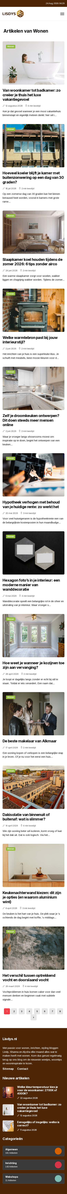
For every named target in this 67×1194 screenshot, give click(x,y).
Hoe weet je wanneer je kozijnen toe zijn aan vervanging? (33, 665)
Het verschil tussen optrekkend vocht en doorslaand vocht (29, 977)
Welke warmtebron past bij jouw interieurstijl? (30, 339)
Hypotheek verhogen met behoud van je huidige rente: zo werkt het (31, 504)
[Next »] (34, 1017)
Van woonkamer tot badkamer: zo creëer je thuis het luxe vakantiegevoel (31, 95)
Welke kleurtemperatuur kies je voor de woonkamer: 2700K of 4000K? (37, 1090)
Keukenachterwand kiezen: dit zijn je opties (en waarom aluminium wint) (32, 897)
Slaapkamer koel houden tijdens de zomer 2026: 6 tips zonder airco (32, 261)
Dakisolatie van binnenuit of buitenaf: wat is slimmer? (26, 816)
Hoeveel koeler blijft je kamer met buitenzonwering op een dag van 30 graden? (33, 177)
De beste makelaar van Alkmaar (30, 741)
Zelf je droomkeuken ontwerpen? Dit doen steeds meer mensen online (31, 420)
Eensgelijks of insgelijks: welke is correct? (38, 1124)
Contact (22, 1068)
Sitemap (8, 1068)
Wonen (10, 46)
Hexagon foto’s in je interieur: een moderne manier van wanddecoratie (31, 585)
